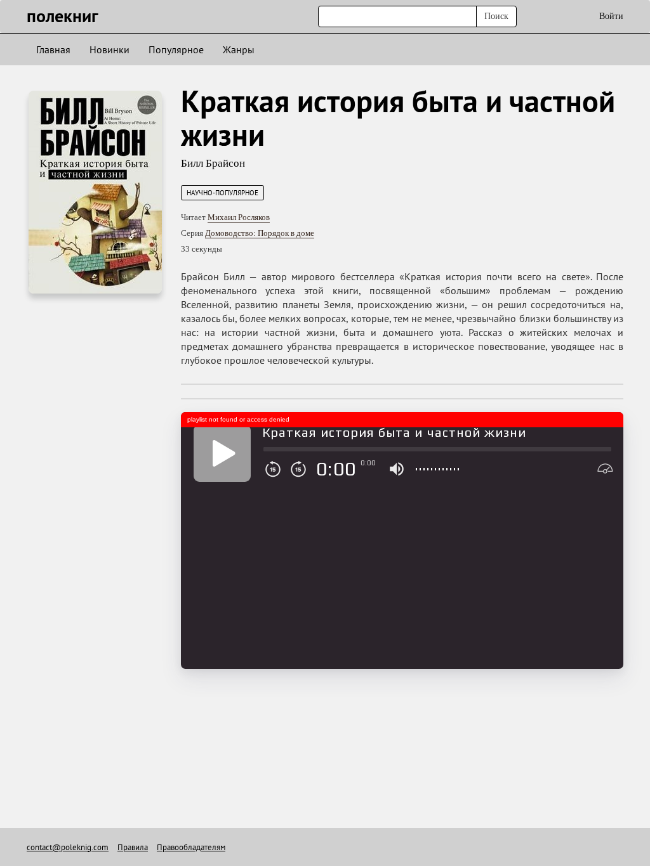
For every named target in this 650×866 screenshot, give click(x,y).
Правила (132, 847)
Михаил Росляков (239, 217)
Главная (53, 49)
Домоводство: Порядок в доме (259, 233)
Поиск (496, 16)
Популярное (176, 49)
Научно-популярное (222, 192)
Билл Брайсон (213, 163)
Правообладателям (191, 847)
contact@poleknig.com (68, 847)
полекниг (62, 15)
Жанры (239, 49)
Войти (611, 16)
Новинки (109, 49)
